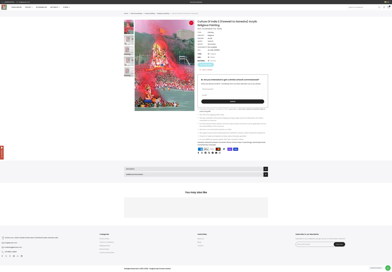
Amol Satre (212, 44)
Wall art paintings (136, 13)
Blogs (199, 242)
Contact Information (107, 253)
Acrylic (210, 38)
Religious (211, 35)
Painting (210, 32)
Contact (201, 246)
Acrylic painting (150, 13)
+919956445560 (9, 2)
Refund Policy (104, 249)
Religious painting (163, 13)
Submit (233, 101)
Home (126, 13)
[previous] (139, 65)
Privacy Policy (104, 239)
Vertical (210, 41)
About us (201, 239)
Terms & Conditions (107, 242)
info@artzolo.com (24, 2)
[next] (190, 65)
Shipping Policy (105, 246)
